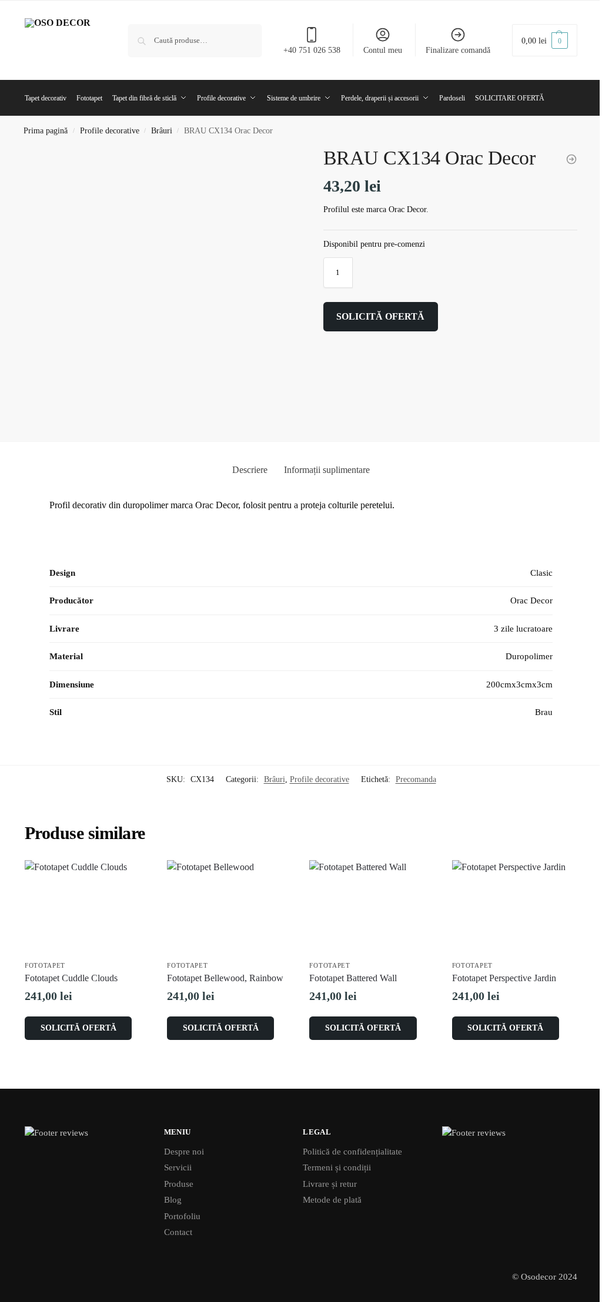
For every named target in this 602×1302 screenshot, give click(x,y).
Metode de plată (332, 1199)
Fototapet (45, 965)
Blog (173, 1199)
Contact (178, 1232)
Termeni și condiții (337, 1167)
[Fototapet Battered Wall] (371, 907)
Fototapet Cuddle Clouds (71, 978)
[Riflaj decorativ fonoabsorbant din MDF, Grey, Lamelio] (571, 159)
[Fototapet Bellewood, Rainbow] (229, 907)
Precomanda (416, 779)
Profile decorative (109, 130)
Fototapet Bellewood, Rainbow (225, 978)
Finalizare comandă (458, 50)
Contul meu (382, 50)
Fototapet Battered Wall (353, 978)
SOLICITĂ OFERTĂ (380, 316)
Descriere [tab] (249, 470)
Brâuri (161, 130)
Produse (178, 1184)
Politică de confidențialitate (352, 1151)
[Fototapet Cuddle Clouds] (87, 907)
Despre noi (184, 1151)
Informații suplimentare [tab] (327, 470)
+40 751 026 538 (311, 50)
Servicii (178, 1167)
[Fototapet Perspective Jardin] (514, 907)
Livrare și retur (330, 1184)
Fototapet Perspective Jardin (504, 978)
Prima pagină (46, 130)
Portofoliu (182, 1216)
